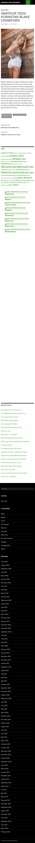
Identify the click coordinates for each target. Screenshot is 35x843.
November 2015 (6, 814)
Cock (17, 164)
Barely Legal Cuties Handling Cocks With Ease (15, 441)
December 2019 (6, 719)
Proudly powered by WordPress (9, 840)
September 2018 (6, 761)
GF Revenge (5, 524)
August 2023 (5, 604)
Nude (16, 178)
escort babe (14, 169)
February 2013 (5, 832)
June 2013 (4, 825)
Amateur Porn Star (20, 114)
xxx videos (14, 185)
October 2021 (5, 663)
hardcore (27, 169)
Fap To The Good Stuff (8, 469)
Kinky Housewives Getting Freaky (11, 427)
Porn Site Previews (7, 538)
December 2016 (6, 804)
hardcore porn (10, 172)
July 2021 (4, 674)
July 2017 (4, 789)
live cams (3, 178)
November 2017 (6, 775)
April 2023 (4, 611)
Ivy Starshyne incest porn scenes (11, 462)
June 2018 (4, 765)
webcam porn (15, 182)
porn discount (25, 177)
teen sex (8, 182)
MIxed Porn (4, 10)
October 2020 (5, 695)
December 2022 (6, 625)
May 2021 (4, 677)
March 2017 (4, 796)
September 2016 (6, 807)
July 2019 (4, 730)
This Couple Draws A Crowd (9, 417)
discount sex (26, 166)
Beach (22, 161)
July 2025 (4, 572)
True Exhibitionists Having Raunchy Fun (13, 413)
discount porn (9, 166)
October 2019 (5, 723)
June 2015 (4, 818)
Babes (17, 161)
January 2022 (5, 653)
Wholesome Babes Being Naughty (11, 466)
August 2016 (5, 811)
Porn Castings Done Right (9, 424)
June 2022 (4, 639)
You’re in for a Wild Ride (8, 476)
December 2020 (6, 688)
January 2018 (5, 772)
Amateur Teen (7, 117)
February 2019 (5, 744)
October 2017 (5, 779)
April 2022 (4, 642)
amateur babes (7, 153)
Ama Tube (4, 501)
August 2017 (5, 786)
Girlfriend (21, 169)
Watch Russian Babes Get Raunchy (12, 438)
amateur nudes (5, 156)
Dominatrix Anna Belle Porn (10, 126)
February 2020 (5, 716)
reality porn (8, 180)
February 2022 (5, 649)
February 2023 (5, 618)
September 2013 (6, 821)
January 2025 (5, 579)
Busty (14, 164)
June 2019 (4, 733)
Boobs (10, 164)
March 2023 (4, 614)
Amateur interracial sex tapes (10, 133)
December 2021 (6, 656)
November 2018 (6, 754)
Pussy (3, 180)
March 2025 (4, 575)
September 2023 (6, 600)
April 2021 (4, 681)
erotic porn (8, 169)
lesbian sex (27, 175)
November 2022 (6, 628)
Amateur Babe (7, 114)
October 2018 (5, 758)
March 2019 (4, 740)
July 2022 (4, 635)
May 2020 (4, 709)
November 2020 (6, 691)
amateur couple (17, 153)
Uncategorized (5, 545)
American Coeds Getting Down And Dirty (13, 459)
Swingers (4, 542)
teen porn (3, 182)
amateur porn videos (6, 159)
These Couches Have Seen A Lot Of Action (14, 473)
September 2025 (6, 568)
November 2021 (6, 660)
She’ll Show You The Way (9, 434)
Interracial (4, 531)
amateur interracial (26, 153)
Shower (13, 180)
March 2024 (4, 593)
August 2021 (5, 670)
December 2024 (6, 582)
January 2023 (5, 621)
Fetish (3, 521)
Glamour (3, 528)
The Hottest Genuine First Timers (11, 448)
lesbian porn (14, 175)
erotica (3, 169)
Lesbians (21, 175)
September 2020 (6, 698)
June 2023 (4, 607)
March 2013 (4, 828)
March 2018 (4, 768)
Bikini (25, 161)
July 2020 (4, 702)
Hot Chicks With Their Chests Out (11, 410)
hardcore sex (26, 172)
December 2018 (6, 751)
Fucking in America (7, 445)
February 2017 (5, 800)
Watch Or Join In (6, 431)
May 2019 (4, 737)
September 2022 (6, 632)
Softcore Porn (21, 180)
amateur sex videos (6, 161)
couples (20, 164)
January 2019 (5, 747)
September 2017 (6, 782)
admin (15, 24)
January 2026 (5, 565)
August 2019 (5, 726)
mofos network (10, 178)
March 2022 (4, 646)
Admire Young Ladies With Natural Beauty (14, 455)
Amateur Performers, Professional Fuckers (14, 452)
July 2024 (4, 586)
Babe (13, 161)
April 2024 (4, 589)
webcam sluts (5, 185)
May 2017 (4, 793)
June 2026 (4, 561)
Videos (3, 549)
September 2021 (6, 667)
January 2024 (5, 597)
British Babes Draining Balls (9, 420)
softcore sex (30, 180)
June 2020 (4, 705)
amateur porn (16, 155)
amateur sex (19, 158)
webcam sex (24, 182)
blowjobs (4, 164)
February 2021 (5, 684)
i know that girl (5, 175)
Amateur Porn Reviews (10, 2)
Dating (3, 517)
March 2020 (4, 712)
